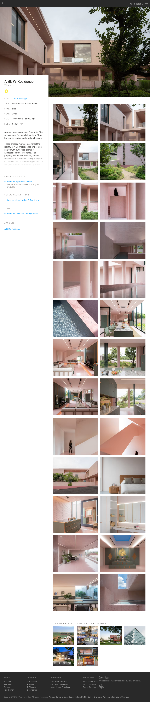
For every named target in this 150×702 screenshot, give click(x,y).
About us (7, 681)
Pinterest (32, 687)
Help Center (9, 689)
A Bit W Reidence (12, 228)
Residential (17, 103)
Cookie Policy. (75, 696)
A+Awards (8, 684)
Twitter (31, 684)
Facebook (32, 681)
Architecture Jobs (90, 681)
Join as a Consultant (59, 684)
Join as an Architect (59, 681)
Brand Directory (89, 687)
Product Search (89, 684)
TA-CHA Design (19, 98)
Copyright (125, 696)
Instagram (32, 689)
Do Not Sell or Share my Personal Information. (101, 696)
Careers (7, 687)
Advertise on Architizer (60, 687)
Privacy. (51, 696)
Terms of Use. (62, 696)
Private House (31, 103)
